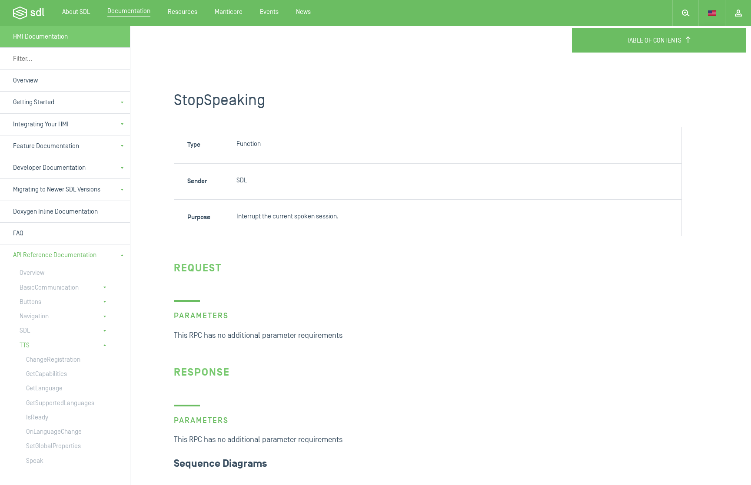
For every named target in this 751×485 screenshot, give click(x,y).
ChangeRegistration (53, 359)
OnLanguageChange (54, 432)
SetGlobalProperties (53, 446)
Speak (34, 461)
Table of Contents (654, 40)
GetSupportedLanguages (60, 403)
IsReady (37, 417)
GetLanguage (44, 388)
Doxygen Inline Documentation (55, 211)
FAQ (18, 233)
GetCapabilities (46, 374)
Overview (25, 80)
